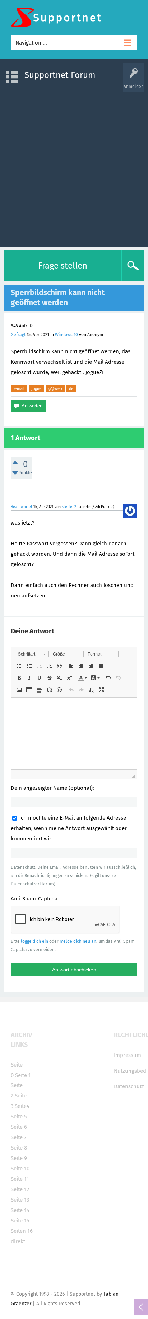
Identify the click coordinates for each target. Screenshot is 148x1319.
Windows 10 (66, 334)
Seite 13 (20, 1200)
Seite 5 (19, 1116)
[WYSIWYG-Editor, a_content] (74, 733)
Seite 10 (20, 1168)
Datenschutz (129, 1086)
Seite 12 (20, 1189)
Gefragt (18, 334)
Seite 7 (19, 1137)
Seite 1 (23, 1075)
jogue (36, 388)
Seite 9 (19, 1158)
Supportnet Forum (60, 75)
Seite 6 (19, 1127)
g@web (55, 388)
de (71, 388)
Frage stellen (62, 266)
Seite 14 (20, 1210)
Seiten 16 (22, 1231)
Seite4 (22, 1106)
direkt (18, 1241)
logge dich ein (34, 941)
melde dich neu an (78, 941)
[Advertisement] (74, 165)
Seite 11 (20, 1179)
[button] (31, 654)
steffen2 (69, 506)
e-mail (19, 388)
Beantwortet (21, 506)
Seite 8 (19, 1148)
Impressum (127, 1055)
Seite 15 (20, 1220)
